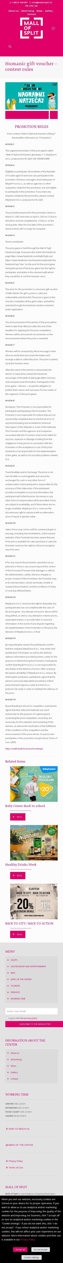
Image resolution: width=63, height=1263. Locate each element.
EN (31, 6)
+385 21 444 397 (19, 2)
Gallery (48, 10)
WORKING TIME (18, 998)
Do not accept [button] (40, 1249)
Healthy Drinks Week (21, 864)
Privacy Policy (16, 1161)
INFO (13, 972)
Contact (31, 14)
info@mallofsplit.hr (42, 2)
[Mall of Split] (32, 28)
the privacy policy (28, 1018)
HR (26, 6)
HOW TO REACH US (19, 1128)
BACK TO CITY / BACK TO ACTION (29, 923)
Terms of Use (16, 1167)
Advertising (27, 10)
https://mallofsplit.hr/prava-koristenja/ (24, 748)
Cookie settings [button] (31, 1257)
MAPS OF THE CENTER (21, 979)
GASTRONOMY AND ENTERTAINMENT (28, 966)
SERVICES (15, 992)
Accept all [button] (20, 1249)
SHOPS (14, 959)
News (39, 10)
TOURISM (15, 985)
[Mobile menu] (53, 28)
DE (36, 6)
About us (14, 10)
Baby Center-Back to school (25, 806)
